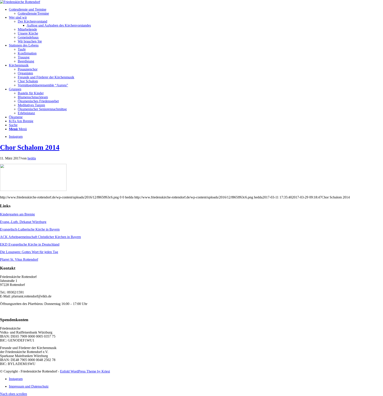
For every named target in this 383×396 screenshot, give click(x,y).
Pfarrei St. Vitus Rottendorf (19, 259)
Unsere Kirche (28, 33)
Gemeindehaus (28, 37)
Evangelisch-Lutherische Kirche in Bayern (30, 229)
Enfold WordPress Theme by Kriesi (85, 371)
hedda (31, 158)
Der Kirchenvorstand (32, 21)
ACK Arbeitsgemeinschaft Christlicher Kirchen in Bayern (40, 237)
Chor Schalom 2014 (29, 147)
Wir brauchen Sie (30, 41)
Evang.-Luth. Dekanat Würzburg (23, 222)
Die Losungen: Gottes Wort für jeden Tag (29, 252)
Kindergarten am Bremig (17, 214)
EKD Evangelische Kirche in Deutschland (29, 244)
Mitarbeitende (27, 29)
